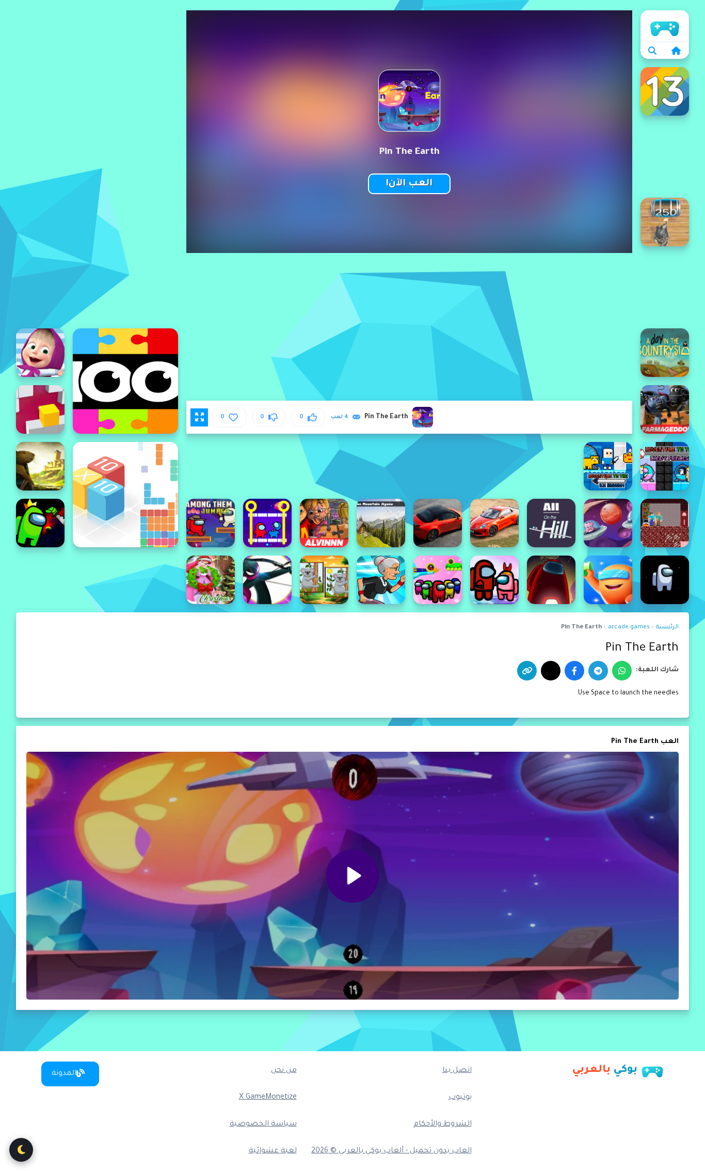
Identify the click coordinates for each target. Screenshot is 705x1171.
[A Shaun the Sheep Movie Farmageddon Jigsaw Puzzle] (664, 409)
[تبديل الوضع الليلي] (21, 1150)
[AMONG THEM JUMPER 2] (210, 523)
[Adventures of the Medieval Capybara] (40, 466)
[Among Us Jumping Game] (608, 580)
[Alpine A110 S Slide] (437, 523)
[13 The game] (664, 91)
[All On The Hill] (551, 523)
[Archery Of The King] (267, 580)
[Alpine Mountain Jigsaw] (381, 523)
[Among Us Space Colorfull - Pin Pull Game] (437, 580)
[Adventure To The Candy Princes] (664, 466)
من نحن (284, 1071)
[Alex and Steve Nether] (664, 523)
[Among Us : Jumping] (664, 580)
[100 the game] (125, 381)
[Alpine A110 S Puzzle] (494, 523)
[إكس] (550, 671)
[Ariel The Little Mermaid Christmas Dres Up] (210, 580)
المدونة (64, 1074)
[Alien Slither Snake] (608, 523)
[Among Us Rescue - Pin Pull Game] (494, 580)
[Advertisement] (97, 165)
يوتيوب (460, 1098)
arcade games (629, 627)
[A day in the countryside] (664, 352)
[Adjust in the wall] (40, 409)
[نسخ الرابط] (527, 671)
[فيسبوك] (574, 671)
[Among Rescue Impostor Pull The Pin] (267, 523)
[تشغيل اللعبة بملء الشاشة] (199, 417)
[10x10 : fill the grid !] (125, 494)
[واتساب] (622, 671)
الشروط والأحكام (442, 1124)
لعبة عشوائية (273, 1151)
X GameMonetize (268, 1098)
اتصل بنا (457, 1071)
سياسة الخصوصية (263, 1124)
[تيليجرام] (598, 671)
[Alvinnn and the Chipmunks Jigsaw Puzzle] (324, 523)
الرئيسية (664, 25)
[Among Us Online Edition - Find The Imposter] (551, 580)
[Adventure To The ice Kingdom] (608, 466)
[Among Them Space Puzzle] (40, 523)
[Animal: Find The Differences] (324, 580)
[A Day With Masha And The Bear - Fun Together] (40, 352)
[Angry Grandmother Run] (381, 580)
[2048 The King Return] (664, 222)
